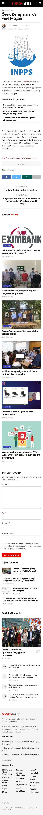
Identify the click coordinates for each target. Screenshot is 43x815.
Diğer (4, 789)
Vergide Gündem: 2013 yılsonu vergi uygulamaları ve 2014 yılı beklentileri (19, 580)
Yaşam (32, 786)
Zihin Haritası (7, 760)
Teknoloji (34, 773)
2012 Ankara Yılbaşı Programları (7, 772)
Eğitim (4, 792)
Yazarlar (33, 789)
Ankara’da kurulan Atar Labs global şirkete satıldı (21, 754)
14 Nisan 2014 (18, 574)
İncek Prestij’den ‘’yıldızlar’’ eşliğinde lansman (13, 652)
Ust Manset (35, 783)
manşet (11, 170)
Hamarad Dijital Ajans (26, 807)
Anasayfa (5, 10)
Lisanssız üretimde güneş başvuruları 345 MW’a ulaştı (24, 570)
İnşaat (18, 788)
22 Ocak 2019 (25, 25)
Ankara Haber (5, 781)
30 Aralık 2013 (8, 584)
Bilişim (4, 786)
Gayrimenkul (21, 785)
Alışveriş (5, 777)
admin (14, 25)
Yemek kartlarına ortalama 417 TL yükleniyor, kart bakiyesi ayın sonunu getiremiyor (21, 455)
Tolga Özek (26, 82)
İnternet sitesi (8, 533)
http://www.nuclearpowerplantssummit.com (19, 158)
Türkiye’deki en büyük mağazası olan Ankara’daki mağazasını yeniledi (23, 676)
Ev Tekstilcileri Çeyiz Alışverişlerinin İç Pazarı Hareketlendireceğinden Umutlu (20, 599)
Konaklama (20, 791)
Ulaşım (32, 779)
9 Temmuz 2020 (8, 256)
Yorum (5, 484)
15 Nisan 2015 (8, 603)
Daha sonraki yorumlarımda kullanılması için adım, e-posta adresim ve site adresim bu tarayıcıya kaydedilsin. (22, 546)
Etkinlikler (20, 778)
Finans (18, 782)
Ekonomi (13, 10)
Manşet (33, 770)
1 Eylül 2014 (18, 593)
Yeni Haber (34, 792)
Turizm (33, 776)
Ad (4, 513)
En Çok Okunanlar (20, 774)
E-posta (6, 523)
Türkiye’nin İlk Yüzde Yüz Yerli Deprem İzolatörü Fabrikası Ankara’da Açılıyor (23, 696)
